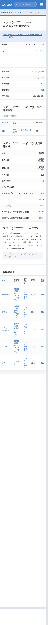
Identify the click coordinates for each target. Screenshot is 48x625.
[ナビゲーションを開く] (42, 4)
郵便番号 (4, 13)
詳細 (42, 51)
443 (42, 295)
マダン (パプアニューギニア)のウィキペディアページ (23, 255)
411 (42, 363)
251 (42, 347)
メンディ (5, 347)
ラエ (3, 363)
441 (42, 312)
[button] (25, 4)
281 (42, 329)
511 (42, 90)
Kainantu (6, 295)
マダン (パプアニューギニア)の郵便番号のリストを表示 (22, 36)
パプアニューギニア (19, 13)
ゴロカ (4, 312)
